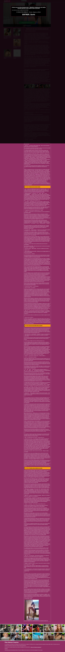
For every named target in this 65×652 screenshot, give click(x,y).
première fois (36, 306)
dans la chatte (33, 283)
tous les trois (26, 398)
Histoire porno (30, 620)
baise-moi (45, 312)
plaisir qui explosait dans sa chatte (38, 192)
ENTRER (25, 14)
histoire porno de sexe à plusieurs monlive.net (40, 620)
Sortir (32, 14)
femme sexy (37, 174)
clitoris (32, 484)
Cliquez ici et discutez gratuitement (36, 647)
